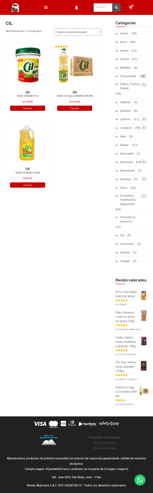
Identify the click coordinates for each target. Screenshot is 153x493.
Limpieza (126, 128)
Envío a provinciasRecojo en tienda (104, 443)
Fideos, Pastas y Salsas (131, 86)
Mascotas (126, 162)
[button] (140, 480)
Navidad (125, 179)
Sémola (125, 252)
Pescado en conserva (127, 219)
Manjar (124, 145)
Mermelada (127, 170)
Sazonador (127, 244)
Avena (124, 50)
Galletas (125, 102)
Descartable (128, 76)
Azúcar (124, 59)
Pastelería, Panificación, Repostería (128, 200)
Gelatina (125, 111)
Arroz (123, 42)
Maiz (123, 136)
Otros (123, 188)
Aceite (124, 33)
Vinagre (125, 261)
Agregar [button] (27, 108)
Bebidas (125, 67)
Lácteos (125, 119)
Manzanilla (127, 153)
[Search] (116, 7)
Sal (122, 235)
